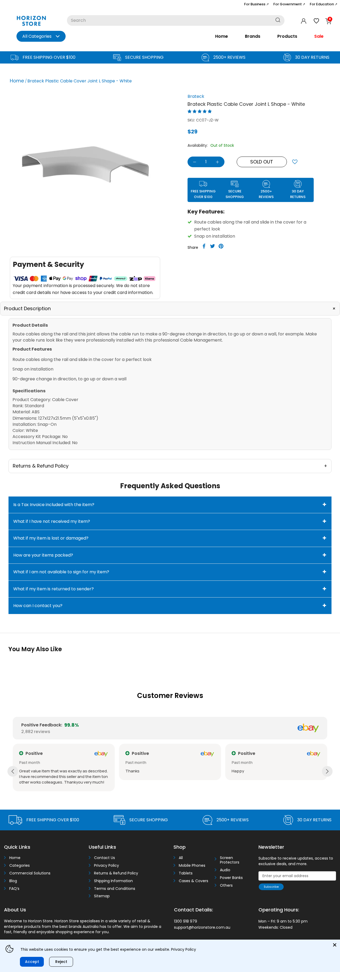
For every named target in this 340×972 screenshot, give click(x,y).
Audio (225, 870)
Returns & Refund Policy (116, 873)
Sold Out (261, 161)
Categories (19, 865)
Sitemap (102, 896)
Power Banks (231, 878)
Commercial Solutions (29, 873)
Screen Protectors (229, 860)
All (181, 858)
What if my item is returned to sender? (53, 589)
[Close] (334, 945)
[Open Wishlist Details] (316, 21)
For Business (256, 4)
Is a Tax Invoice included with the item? (53, 505)
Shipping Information (113, 881)
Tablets (186, 873)
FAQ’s (14, 888)
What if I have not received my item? (51, 521)
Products (287, 36)
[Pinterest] (221, 246)
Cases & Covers (193, 881)
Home (221, 36)
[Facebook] (204, 246)
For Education (323, 4)
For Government (289, 4)
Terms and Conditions (114, 888)
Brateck (196, 96)
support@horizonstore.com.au (202, 927)
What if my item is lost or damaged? (50, 538)
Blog (13, 881)
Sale (319, 36)
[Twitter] (212, 246)
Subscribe (271, 887)
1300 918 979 (185, 921)
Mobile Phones (192, 865)
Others (226, 885)
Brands (252, 36)
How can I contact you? (37, 606)
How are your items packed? (43, 555)
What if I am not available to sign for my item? (61, 572)
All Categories (37, 36)
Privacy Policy (106, 865)
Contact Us (104, 858)
